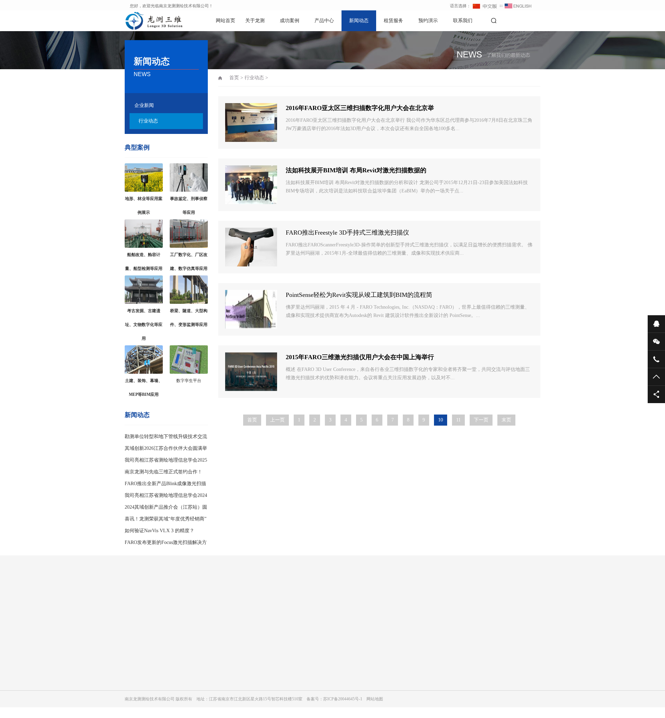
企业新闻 (144, 105)
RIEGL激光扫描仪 (272, 674)
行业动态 (148, 121)
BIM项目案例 (202, 645)
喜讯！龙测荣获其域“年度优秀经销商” (165, 518)
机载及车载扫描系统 (275, 693)
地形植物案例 (202, 664)
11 (458, 419)
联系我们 (462, 20)
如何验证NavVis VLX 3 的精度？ (159, 530)
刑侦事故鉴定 (202, 703)
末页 (506, 419)
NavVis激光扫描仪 (273, 664)
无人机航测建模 (205, 713)
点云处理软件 (268, 703)
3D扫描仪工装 (269, 713)
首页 (234, 77)
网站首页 (225, 20)
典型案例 (137, 147)
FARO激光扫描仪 (272, 655)
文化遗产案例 (202, 674)
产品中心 (324, 20)
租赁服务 (393, 20)
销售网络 (133, 664)
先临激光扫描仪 (270, 684)
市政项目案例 (202, 655)
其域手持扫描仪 (270, 645)
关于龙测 (255, 20)
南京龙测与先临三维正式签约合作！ (163, 471)
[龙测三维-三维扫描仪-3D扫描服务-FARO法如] (149, 20)
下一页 (481, 419)
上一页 (277, 419)
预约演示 (428, 20)
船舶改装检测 (202, 693)
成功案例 (289, 20)
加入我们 (133, 655)
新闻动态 (359, 20)
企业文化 (133, 645)
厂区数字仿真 (202, 684)
